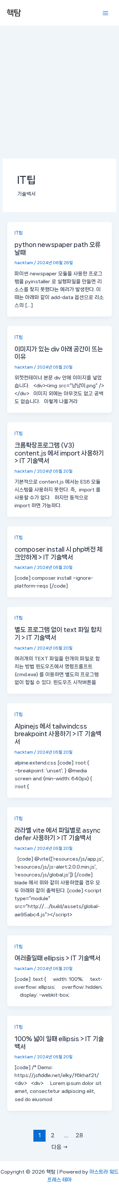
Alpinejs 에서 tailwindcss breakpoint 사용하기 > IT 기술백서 (58, 734)
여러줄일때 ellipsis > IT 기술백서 (57, 958)
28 (79, 1135)
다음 (60, 1147)
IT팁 (19, 233)
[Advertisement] (59, 89)
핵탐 (14, 13)
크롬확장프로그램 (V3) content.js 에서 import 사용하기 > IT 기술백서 (59, 453)
